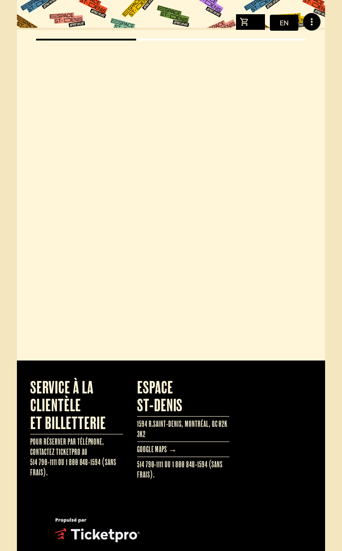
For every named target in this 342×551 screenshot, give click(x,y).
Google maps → (157, 449)
